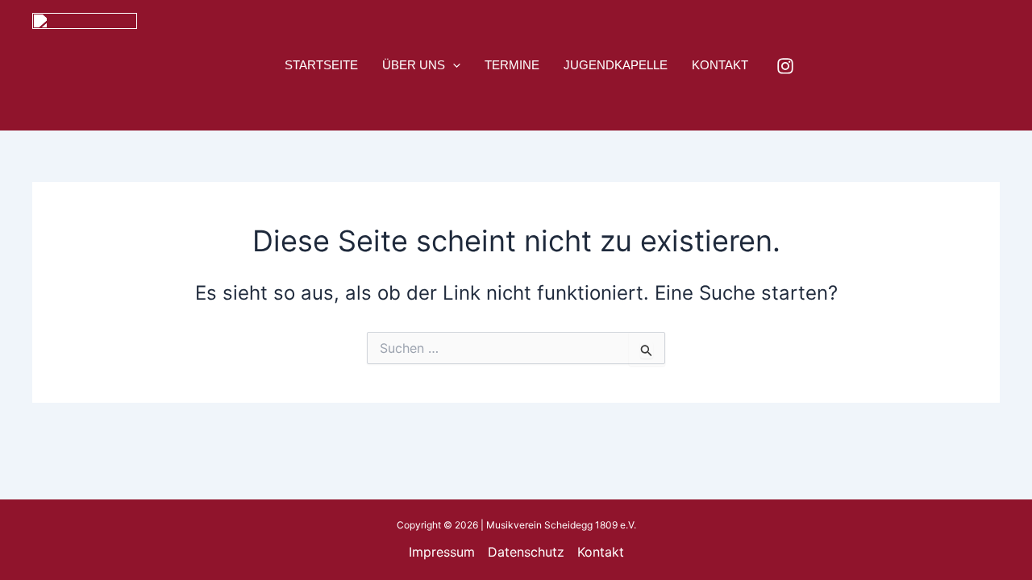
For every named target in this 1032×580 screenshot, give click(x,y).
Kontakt (720, 65)
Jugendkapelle (616, 65)
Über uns (413, 65)
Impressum (442, 552)
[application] (452, 65)
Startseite (321, 65)
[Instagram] (785, 66)
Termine (512, 65)
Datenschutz (526, 552)
